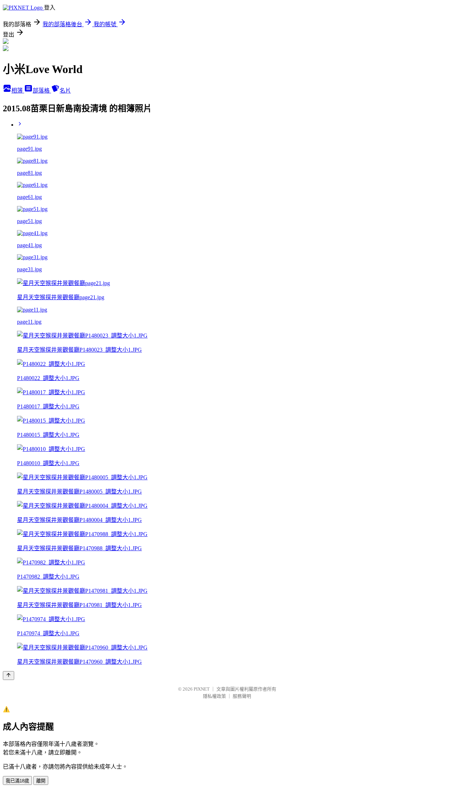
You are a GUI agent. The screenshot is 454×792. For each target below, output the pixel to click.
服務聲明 (242, 696)
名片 (65, 91)
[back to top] (8, 675)
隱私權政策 (214, 696)
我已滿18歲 (17, 780)
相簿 (17, 91)
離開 (40, 780)
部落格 (42, 91)
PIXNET (202, 689)
